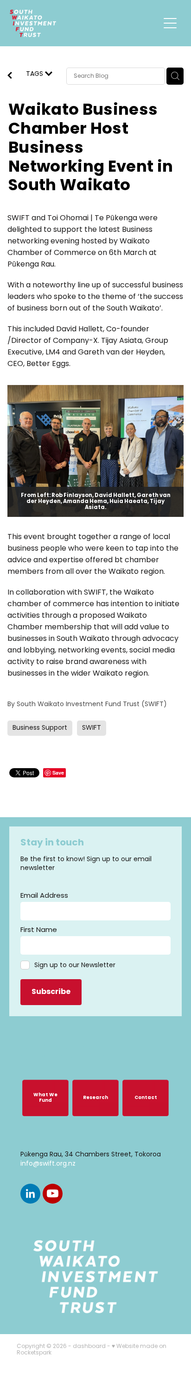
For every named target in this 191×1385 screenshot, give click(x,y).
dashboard (89, 1346)
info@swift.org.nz (48, 1164)
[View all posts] (9, 77)
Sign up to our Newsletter (74, 965)
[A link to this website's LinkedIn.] (30, 1194)
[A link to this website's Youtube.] (53, 1194)
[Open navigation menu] (170, 23)
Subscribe (51, 992)
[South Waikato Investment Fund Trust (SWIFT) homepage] (84, 23)
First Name (38, 930)
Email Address (44, 896)
